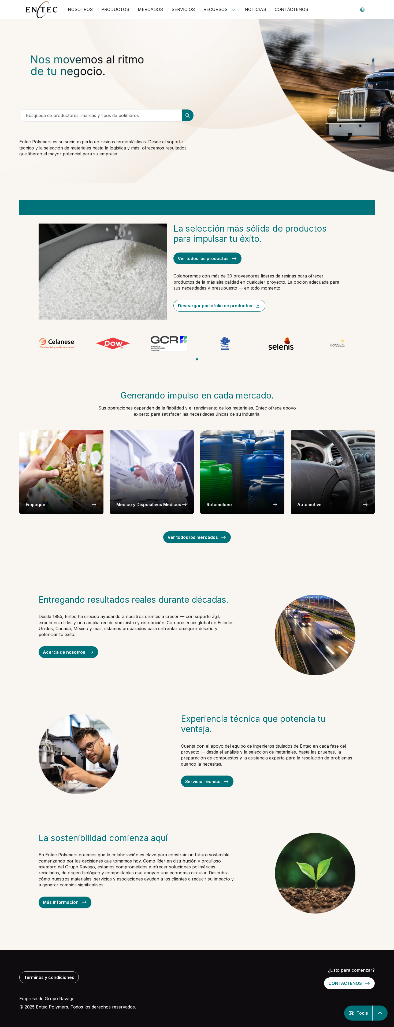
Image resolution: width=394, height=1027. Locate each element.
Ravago (67, 998)
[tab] (197, 359)
